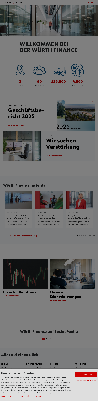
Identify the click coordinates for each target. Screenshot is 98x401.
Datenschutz (19, 396)
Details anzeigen (7, 396)
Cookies (28, 396)
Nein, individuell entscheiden (86, 380)
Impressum (37, 396)
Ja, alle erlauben (86, 374)
